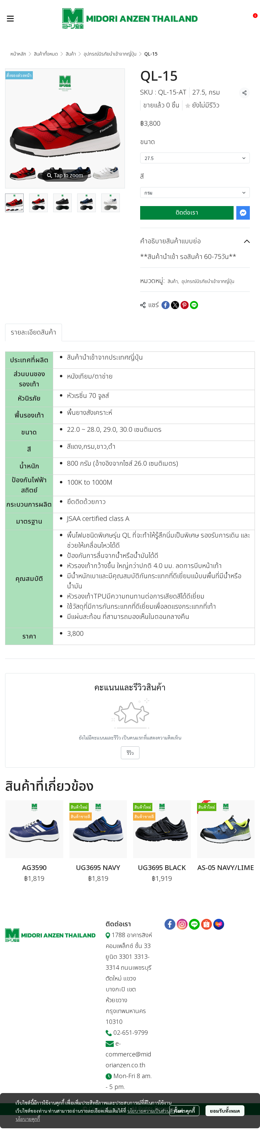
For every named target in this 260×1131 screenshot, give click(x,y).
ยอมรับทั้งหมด (225, 1111)
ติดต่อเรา (187, 212)
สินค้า (71, 54)
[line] (194, 924)
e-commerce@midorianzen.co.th (128, 1054)
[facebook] (170, 924)
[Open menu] (10, 18)
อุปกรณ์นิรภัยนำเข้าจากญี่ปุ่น (110, 54)
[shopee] (206, 924)
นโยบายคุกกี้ (28, 1119)
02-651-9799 (130, 1032)
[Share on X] (175, 305)
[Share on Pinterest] (184, 305)
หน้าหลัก (18, 54)
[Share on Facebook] (165, 305)
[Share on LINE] (194, 305)
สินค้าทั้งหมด (46, 54)
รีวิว (130, 753)
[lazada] (218, 924)
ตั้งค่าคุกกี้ (184, 1111)
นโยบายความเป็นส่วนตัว (151, 1111)
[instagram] (182, 924)
